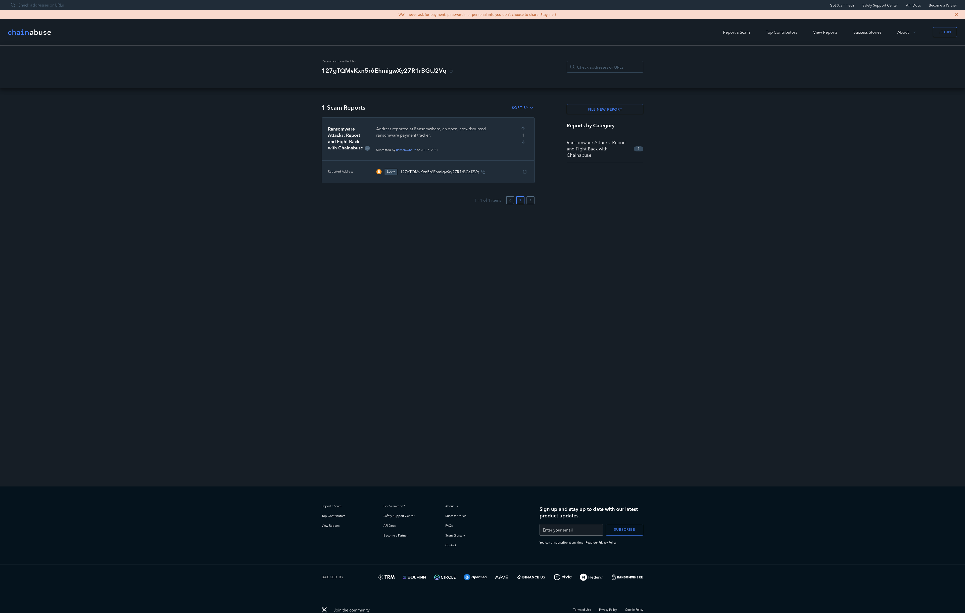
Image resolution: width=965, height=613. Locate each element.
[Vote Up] (523, 128)
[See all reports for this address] (525, 172)
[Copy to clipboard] (451, 71)
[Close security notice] (956, 14)
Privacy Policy (607, 542)
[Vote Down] (523, 141)
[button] (428, 150)
